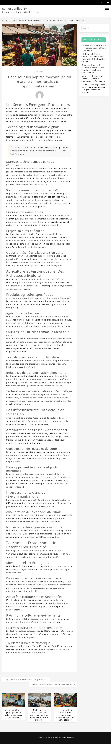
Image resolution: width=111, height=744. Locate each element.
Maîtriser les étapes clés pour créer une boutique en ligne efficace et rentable (39, 715)
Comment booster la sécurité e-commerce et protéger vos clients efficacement (92, 69)
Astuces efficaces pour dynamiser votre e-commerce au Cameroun (13, 714)
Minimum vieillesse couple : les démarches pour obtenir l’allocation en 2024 (93, 58)
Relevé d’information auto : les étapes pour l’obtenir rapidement (94, 47)
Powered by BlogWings (63, 737)
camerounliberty (14, 8)
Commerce (40, 72)
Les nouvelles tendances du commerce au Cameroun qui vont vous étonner (65, 715)
